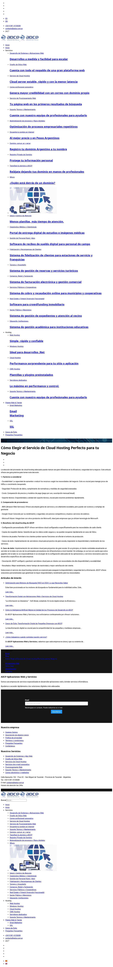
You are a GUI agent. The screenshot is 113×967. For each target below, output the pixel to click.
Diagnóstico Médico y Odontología (23, 876)
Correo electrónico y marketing (17, 773)
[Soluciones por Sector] (33, 870)
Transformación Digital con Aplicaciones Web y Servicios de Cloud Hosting (34, 596)
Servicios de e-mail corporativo (17, 764)
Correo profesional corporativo (21, 818)
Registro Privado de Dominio (21, 838)
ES (6, 19)
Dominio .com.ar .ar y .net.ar (20, 832)
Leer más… (9, 592)
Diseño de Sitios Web (13, 759)
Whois (12, 843)
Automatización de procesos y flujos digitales (27, 840)
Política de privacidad (13, 738)
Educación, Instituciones (19, 898)
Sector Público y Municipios (20, 895)
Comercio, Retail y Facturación (21, 887)
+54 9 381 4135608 (13, 26)
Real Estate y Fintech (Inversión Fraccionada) (27, 892)
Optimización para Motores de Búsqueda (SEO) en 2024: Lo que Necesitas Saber (36, 583)
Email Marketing (16, 923)
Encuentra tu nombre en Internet (22, 827)
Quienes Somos (11, 732)
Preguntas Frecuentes (13, 435)
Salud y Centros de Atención (20, 873)
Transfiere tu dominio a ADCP (21, 835)
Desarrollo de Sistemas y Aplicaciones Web (27, 813)
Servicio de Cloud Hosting (20, 821)
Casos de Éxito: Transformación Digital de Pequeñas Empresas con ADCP (33, 624)
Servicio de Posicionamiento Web (23, 824)
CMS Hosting (15, 912)
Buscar (3, 800)
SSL (11, 925)
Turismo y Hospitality (18, 884)
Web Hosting (15, 903)
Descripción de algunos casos (17, 735)
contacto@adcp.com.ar (14, 29)
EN (6, 21)
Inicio (7, 45)
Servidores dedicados (18, 914)
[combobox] (16, 800)
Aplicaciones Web (12, 663)
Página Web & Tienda (13, 403)
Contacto (8, 672)
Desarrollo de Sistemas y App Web (18, 756)
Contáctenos (10, 746)
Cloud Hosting (10, 669)
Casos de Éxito (11, 432)
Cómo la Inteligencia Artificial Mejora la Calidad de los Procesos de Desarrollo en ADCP (39, 610)
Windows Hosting (16, 906)
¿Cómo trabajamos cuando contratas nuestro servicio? (26, 637)
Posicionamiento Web (13, 767)
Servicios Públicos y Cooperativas (23, 890)
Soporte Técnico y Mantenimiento (18, 770)
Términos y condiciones (14, 741)
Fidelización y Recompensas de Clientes (25, 881)
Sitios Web (9, 666)
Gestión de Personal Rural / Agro (22, 879)
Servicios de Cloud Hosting (15, 762)
